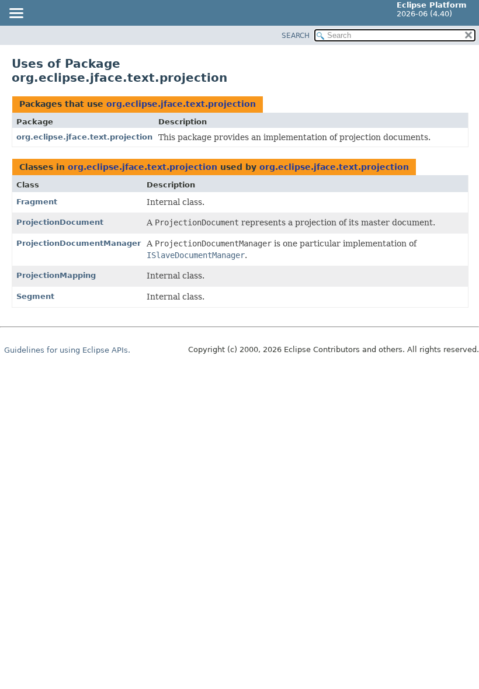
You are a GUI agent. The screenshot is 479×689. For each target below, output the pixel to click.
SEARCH (296, 36)
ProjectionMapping (56, 275)
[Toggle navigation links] (16, 14)
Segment (35, 296)
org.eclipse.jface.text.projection (181, 104)
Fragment (36, 201)
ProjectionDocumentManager (78, 243)
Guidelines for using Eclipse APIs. (67, 350)
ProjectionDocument (59, 222)
